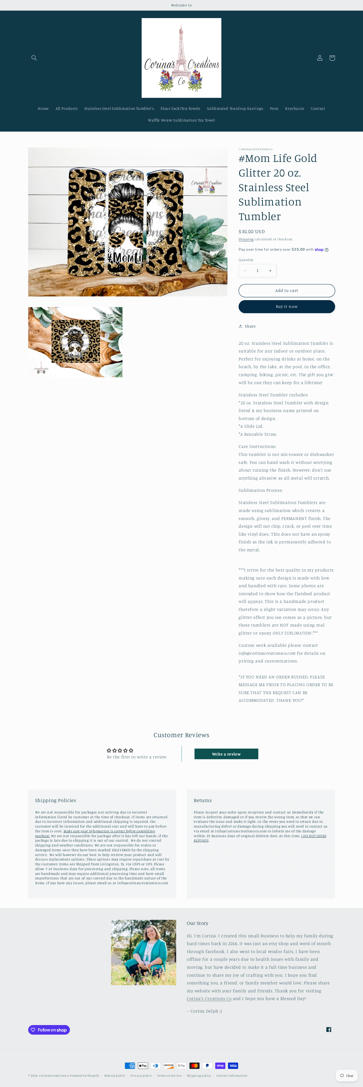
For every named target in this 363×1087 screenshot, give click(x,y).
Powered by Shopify (84, 1075)
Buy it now (287, 306)
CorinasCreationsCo (54, 1075)
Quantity (246, 260)
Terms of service (169, 1075)
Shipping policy (199, 1075)
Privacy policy (140, 1075)
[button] (34, 58)
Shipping (246, 239)
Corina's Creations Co (209, 998)
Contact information (231, 1075)
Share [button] (250, 326)
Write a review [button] (226, 754)
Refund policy (114, 1075)
